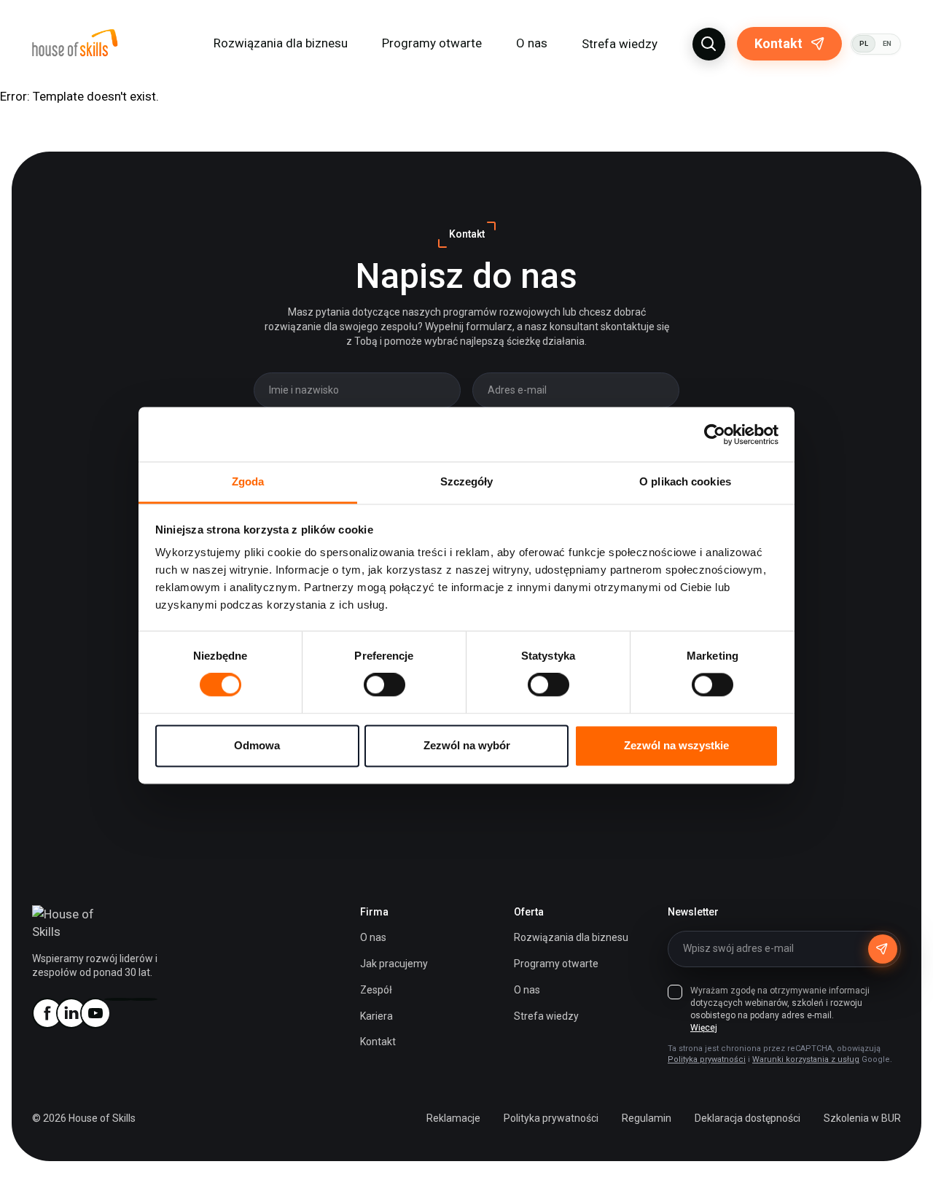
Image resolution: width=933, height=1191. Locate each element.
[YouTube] (94, 1013)
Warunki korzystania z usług (805, 1059)
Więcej (703, 1028)
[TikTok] (142, 999)
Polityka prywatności (707, 1059)
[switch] (384, 685)
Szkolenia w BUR (862, 1118)
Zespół (376, 990)
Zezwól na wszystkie (676, 745)
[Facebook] (46, 1013)
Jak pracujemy (394, 963)
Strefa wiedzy (619, 43)
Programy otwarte (432, 43)
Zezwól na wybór (466, 745)
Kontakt (778, 43)
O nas (373, 937)
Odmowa (257, 745)
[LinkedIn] (70, 1013)
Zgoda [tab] (248, 481)
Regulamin (646, 1118)
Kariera (376, 1016)
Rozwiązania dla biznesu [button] (281, 43)
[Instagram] (118, 999)
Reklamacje (453, 1118)
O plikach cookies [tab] (685, 481)
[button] (708, 44)
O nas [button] (531, 43)
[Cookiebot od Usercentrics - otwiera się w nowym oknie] (714, 434)
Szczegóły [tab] (466, 481)
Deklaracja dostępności (747, 1118)
